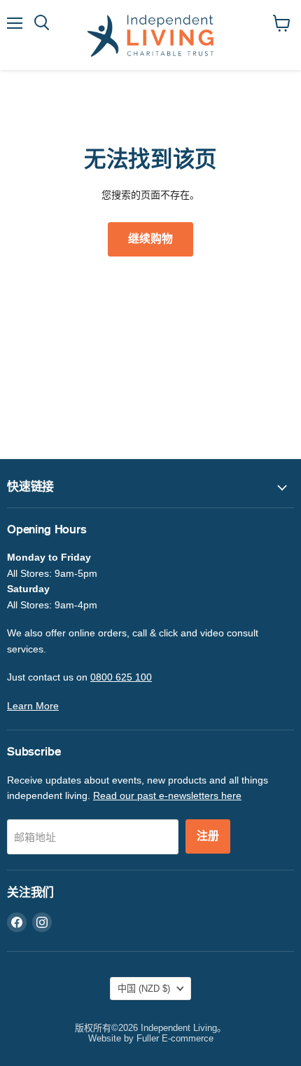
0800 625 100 (121, 677)
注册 (208, 836)
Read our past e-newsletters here (167, 795)
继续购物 (150, 239)
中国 (144, 988)
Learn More (33, 705)
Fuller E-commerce (175, 1038)
